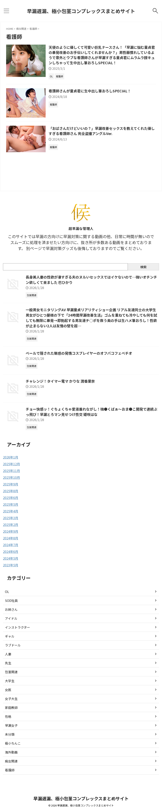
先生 (8, 663)
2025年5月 (10, 504)
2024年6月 (10, 551)
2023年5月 (10, 565)
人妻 (8, 654)
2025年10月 (11, 477)
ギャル (9, 636)
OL (7, 591)
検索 (143, 266)
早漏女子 (11, 725)
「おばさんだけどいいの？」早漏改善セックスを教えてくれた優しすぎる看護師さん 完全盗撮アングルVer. (102, 131)
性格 (8, 716)
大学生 (9, 680)
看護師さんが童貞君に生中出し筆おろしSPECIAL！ (90, 90)
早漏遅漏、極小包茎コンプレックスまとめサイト (81, 11)
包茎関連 (11, 671)
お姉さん (11, 609)
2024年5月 (10, 558)
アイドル (11, 618)
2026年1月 (10, 457)
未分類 (9, 734)
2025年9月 (10, 484)
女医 (8, 689)
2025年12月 (11, 464)
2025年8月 (10, 490)
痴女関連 (11, 761)
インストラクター (17, 627)
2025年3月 (10, 517)
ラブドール (13, 645)
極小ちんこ (13, 743)
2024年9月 (10, 531)
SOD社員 (11, 600)
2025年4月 (10, 511)
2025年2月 (10, 524)
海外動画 (11, 752)
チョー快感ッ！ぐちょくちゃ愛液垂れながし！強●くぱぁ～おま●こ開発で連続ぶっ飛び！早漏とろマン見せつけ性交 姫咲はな (91, 411)
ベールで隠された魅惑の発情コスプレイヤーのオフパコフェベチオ (79, 353)
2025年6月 (10, 497)
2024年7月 (10, 544)
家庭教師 (11, 707)
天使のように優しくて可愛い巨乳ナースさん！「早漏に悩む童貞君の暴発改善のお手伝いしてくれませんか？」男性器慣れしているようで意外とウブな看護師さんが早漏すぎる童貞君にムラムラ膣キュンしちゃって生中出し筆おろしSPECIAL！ (102, 55)
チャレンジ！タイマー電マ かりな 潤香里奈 (60, 381)
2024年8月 (10, 538)
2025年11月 (11, 470)
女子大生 (11, 698)
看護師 (9, 770)
